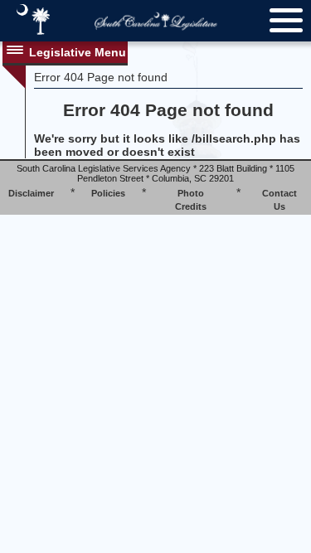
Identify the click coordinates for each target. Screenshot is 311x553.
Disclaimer (31, 193)
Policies (108, 193)
